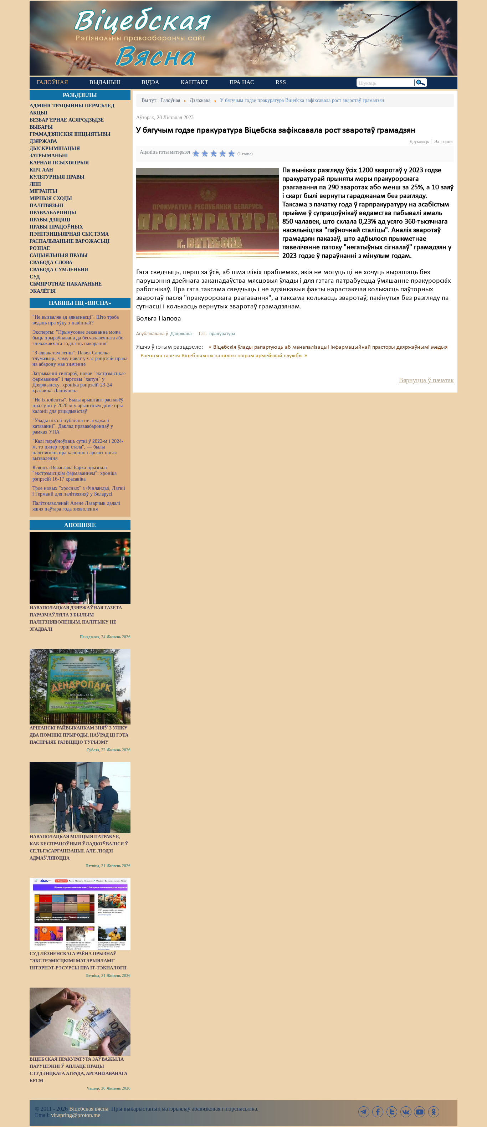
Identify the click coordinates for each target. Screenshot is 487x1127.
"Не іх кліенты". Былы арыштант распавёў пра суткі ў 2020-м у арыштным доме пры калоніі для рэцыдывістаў (77, 405)
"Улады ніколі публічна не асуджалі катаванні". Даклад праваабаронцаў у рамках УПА (72, 426)
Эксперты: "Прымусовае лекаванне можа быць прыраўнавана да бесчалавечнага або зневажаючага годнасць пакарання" (77, 337)
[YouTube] (420, 1112)
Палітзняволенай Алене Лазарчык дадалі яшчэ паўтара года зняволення (76, 506)
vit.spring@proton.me (75, 1115)
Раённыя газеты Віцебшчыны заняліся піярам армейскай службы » (223, 356)
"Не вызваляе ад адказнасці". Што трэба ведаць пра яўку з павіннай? (75, 320)
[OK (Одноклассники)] (433, 1112)
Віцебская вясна (88, 1109)
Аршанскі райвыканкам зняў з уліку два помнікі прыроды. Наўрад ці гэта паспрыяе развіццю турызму (79, 735)
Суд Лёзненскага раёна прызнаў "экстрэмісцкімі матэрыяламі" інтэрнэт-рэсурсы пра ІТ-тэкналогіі (78, 960)
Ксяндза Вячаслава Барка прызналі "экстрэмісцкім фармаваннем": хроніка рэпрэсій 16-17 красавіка (74, 473)
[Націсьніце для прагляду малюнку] (207, 213)
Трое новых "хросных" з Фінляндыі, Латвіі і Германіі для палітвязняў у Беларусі (78, 491)
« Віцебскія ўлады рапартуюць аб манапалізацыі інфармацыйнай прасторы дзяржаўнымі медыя (328, 347)
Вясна (154, 55)
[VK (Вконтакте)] (406, 1112)
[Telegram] (364, 1112)
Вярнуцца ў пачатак (426, 380)
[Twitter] (392, 1112)
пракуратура (222, 334)
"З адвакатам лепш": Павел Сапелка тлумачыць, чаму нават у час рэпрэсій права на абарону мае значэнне (79, 358)
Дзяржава (181, 334)
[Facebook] (378, 1112)
